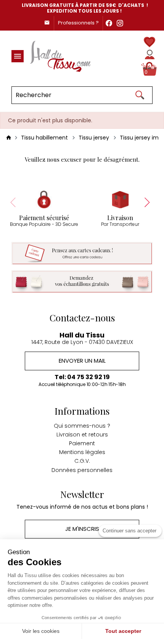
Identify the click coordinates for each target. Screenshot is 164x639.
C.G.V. (82, 461)
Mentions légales (82, 452)
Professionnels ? (78, 22)
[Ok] (139, 95)
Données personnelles (82, 470)
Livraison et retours (82, 434)
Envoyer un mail (82, 361)
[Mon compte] (149, 54)
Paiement (82, 443)
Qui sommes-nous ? (82, 426)
